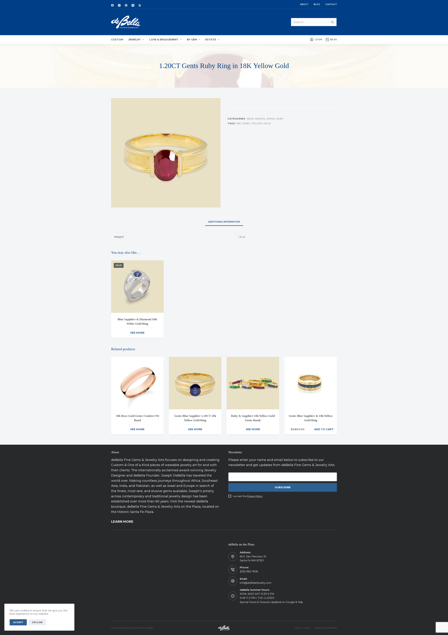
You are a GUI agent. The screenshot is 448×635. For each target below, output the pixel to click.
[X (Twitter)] (133, 5)
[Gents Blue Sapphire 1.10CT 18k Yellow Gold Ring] (195, 383)
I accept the (247, 496)
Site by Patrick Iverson (141, 628)
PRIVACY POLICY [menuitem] (302, 628)
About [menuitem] (304, 4)
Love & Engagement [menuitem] (163, 39)
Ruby (280, 118)
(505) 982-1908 (249, 571)
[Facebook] (112, 5)
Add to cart (324, 429)
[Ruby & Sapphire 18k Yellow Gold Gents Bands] (253, 383)
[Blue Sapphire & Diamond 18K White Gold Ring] (137, 286)
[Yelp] (139, 5)
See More (137, 332)
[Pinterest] (126, 5)
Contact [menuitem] (331, 4)
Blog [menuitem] (317, 4)
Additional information (224, 221)
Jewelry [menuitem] (134, 39)
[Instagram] (119, 5)
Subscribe (283, 487)
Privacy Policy (254, 496)
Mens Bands (256, 118)
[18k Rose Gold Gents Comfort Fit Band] (137, 383)
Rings (271, 118)
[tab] (224, 221)
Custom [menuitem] (117, 39)
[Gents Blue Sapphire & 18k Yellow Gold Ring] (310, 383)
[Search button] (332, 22)
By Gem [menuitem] (192, 39)
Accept (18, 622)
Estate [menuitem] (210, 39)
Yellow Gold (261, 123)
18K (239, 123)
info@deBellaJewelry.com (255, 582)
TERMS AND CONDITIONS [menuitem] (326, 628)
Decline (37, 622)
